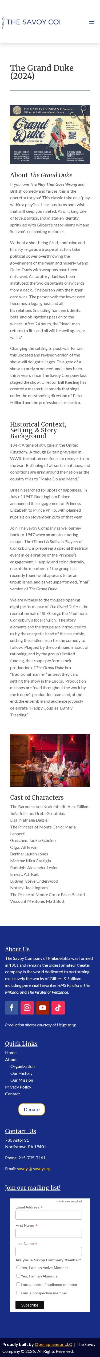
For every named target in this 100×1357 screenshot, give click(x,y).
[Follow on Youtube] (42, 1008)
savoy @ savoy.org (34, 1168)
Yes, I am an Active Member (44, 1268)
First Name (26, 1225)
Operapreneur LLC (53, 1344)
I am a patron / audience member (49, 1284)
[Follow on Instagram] (27, 1008)
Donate (32, 1109)
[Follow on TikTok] (58, 1008)
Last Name (26, 1243)
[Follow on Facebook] (11, 1008)
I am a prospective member (44, 1293)
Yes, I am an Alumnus (39, 1276)
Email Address (29, 1207)
